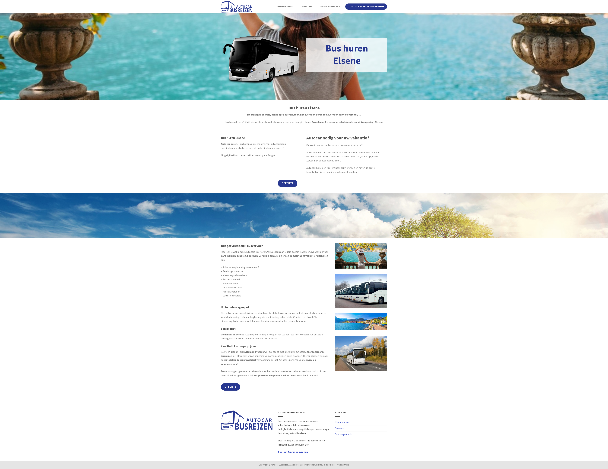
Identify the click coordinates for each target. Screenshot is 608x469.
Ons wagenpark (330, 6)
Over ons (307, 6)
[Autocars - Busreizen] (237, 7)
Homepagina (285, 6)
